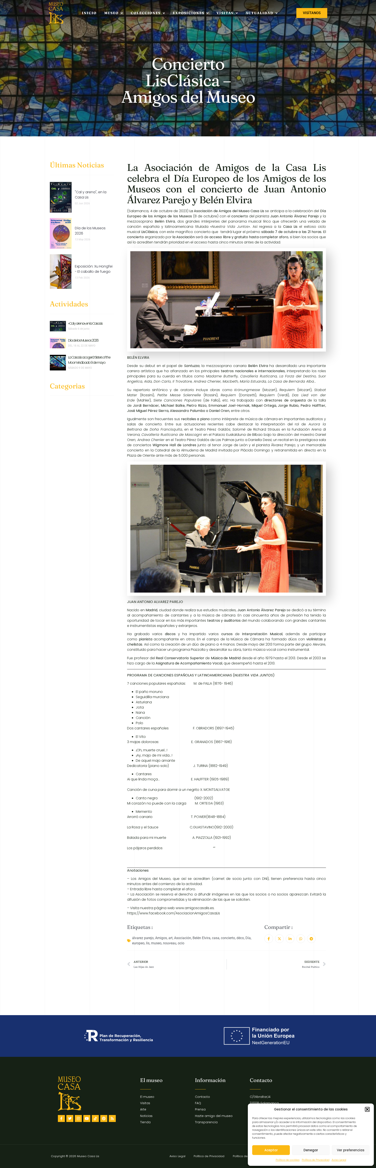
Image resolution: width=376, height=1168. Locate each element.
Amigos (161, 938)
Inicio (89, 13)
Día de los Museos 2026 (83, 340)
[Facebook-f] (61, 1118)
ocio (181, 943)
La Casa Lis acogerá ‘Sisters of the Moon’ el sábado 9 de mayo (89, 360)
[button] (367, 1109)
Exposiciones (188, 13)
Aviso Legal (339, 1160)
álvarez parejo (143, 938)
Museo (111, 13)
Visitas (225, 13)
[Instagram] (78, 1118)
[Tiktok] (95, 1118)
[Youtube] (86, 1118)
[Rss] (112, 1118)
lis (147, 943)
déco (240, 938)
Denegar (311, 1150)
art (170, 938)
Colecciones (146, 13)
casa (215, 938)
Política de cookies (288, 1160)
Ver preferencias (350, 1150)
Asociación (182, 938)
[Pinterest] (103, 1118)
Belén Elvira (201, 938)
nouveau (169, 943)
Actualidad (259, 13)
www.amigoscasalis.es (195, 907)
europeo (138, 943)
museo (156, 943)
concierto (228, 938)
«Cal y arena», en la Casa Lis (85, 323)
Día (248, 938)
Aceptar (271, 1150)
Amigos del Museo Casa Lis (241, 210)
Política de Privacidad (315, 1160)
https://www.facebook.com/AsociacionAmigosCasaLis (173, 913)
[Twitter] (69, 1118)
